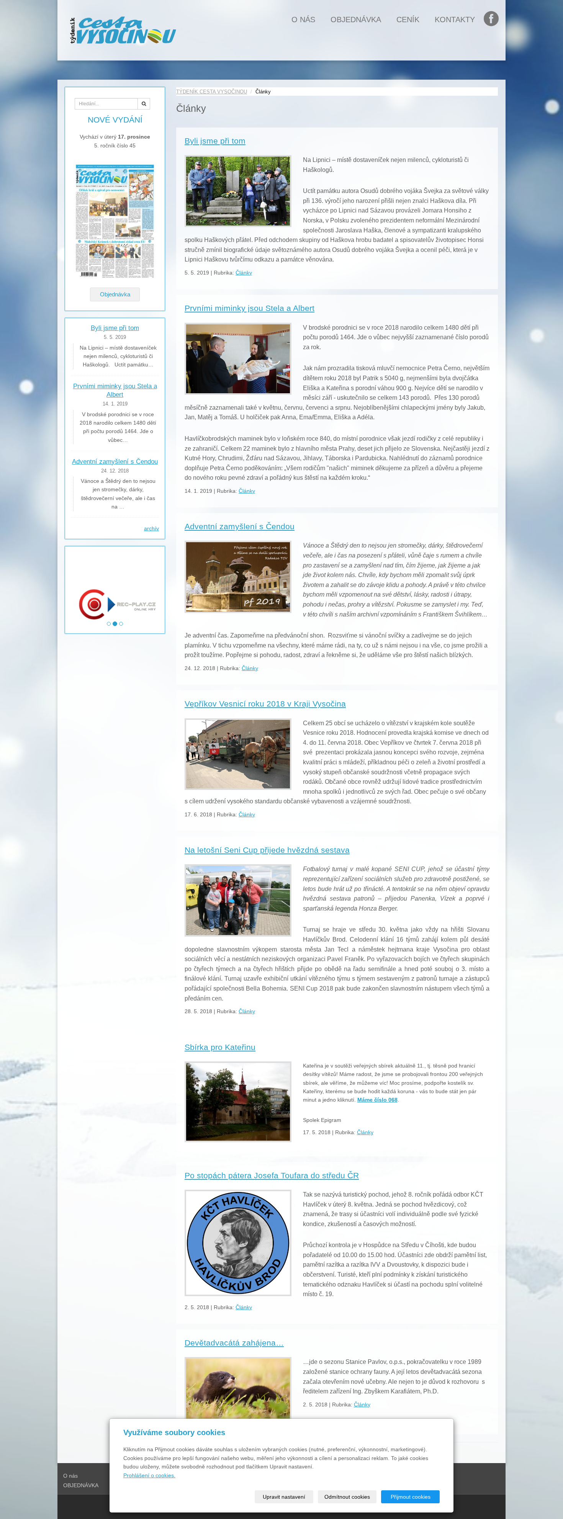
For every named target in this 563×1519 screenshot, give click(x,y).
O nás (303, 19)
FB (495, 19)
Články (244, 273)
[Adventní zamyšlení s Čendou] (238, 577)
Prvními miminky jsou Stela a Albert (249, 308)
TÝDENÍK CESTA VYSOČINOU (211, 92)
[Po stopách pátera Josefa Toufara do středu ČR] (238, 1243)
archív (151, 528)
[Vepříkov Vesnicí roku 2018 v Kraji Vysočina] (238, 754)
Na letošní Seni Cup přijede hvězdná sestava (267, 849)
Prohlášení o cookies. (149, 1475)
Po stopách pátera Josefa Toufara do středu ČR (272, 1175)
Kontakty (455, 19)
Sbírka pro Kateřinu (220, 1047)
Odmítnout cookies (347, 1497)
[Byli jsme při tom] (238, 191)
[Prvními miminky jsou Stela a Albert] (238, 359)
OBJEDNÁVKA (356, 19)
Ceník (407, 19)
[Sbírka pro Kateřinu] (238, 1101)
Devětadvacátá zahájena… (234, 1342)
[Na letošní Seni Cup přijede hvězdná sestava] (238, 900)
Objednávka (115, 294)
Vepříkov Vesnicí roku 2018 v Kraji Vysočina (265, 703)
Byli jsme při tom (215, 140)
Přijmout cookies (410, 1497)
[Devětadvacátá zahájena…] (238, 1388)
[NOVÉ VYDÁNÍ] (115, 221)
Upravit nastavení (284, 1497)
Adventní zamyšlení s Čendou (240, 526)
